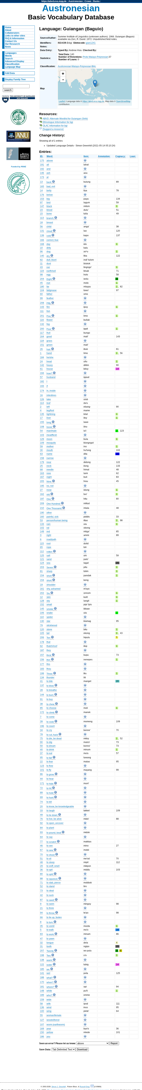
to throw (51, 913)
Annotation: (104, 156)
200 (42, 328)
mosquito (51, 443)
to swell (50, 900)
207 (42, 950)
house (50, 369)
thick (49, 655)
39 (41, 721)
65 (41, 547)
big (48, 199)
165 (42, 186)
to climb (50, 712)
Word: (50, 156)
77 (41, 841)
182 (42, 381)
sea (48, 563)
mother (50, 446)
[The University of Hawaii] (18, 118)
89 (41, 792)
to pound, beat (54, 832)
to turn (50, 922)
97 (41, 202)
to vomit (50, 926)
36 (41, 869)
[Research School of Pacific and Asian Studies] (18, 137)
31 (41, 946)
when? (50, 982)
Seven (50, 567)
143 (42, 307)
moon (49, 439)
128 (42, 601)
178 (42, 642)
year (49, 1028)
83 (41, 934)
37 (41, 753)
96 (41, 251)
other (49, 512)
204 (42, 279)
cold (49, 236)
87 (41, 900)
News (8, 46)
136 (42, 1007)
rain (48, 524)
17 (41, 418)
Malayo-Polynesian (81, 66)
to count (51, 726)
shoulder (51, 584)
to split (50, 874)
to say (50, 837)
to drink (50, 749)
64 (41, 837)
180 (42, 286)
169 (42, 1028)
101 (42, 770)
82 (41, 260)
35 (41, 926)
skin (49, 597)
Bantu (96, 1)
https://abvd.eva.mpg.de (54, 1)
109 (42, 443)
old (48, 494)
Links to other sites (15, 35)
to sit (49, 858)
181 (42, 986)
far (48, 286)
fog (48, 324)
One (49, 499)
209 (42, 503)
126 (42, 399)
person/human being (57, 520)
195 (42, 486)
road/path (51, 539)
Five (49, 316)
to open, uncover (55, 823)
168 (42, 244)
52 (41, 886)
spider (50, 617)
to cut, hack (52, 735)
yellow (50, 1032)
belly (49, 190)
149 (42, 531)
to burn (50, 695)
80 (41, 874)
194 (42, 373)
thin (48, 660)
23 (41, 210)
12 (41, 597)
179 (42, 462)
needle (50, 469)
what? (50, 978)
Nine (49, 481)
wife (49, 1003)
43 (41, 267)
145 (42, 608)
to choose (51, 708)
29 (41, 866)
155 (42, 422)
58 (41, 1003)
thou (49, 669)
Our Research (12, 44)
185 (42, 969)
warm (49, 960)
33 (41, 810)
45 (41, 283)
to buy (50, 699)
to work (50, 934)
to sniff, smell (53, 866)
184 (42, 357)
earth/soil (51, 271)
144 (42, 694)
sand (49, 559)
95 (41, 757)
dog (48, 251)
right (49, 535)
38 (41, 704)
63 (41, 454)
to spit (50, 869)
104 (42, 290)
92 (41, 823)
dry (48, 256)
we (48, 969)
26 (41, 349)
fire (48, 307)
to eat (49, 753)
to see (50, 845)
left (48, 406)
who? (49, 995)
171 (42, 783)
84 (41, 827)
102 (42, 528)
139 (42, 235)
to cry (49, 730)
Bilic (94, 66)
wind (49, 1007)
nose (49, 490)
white (49, 990)
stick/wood (52, 625)
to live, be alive (54, 819)
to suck (50, 895)
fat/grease (52, 290)
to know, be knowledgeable (60, 806)
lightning (51, 414)
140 (42, 255)
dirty (49, 248)
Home (8, 27)
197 (42, 499)
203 (42, 567)
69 (41, 797)
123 (42, 766)
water (49, 965)
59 (41, 446)
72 (41, 788)
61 (41, 369)
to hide (50, 783)
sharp (49, 571)
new (49, 473)
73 (41, 890)
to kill (49, 802)
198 (42, 955)
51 (41, 858)
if (47, 386)
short (49, 576)
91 (41, 699)
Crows (87, 1)
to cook (50, 722)
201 (42, 316)
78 (41, 734)
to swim (50, 904)
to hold (50, 793)
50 (41, 746)
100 (42, 1011)
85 (41, 708)
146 (42, 173)
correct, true (52, 240)
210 (42, 508)
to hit (49, 788)
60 (41, 294)
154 (42, 575)
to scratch (51, 842)
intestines (51, 395)
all (48, 164)
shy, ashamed (53, 589)
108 (42, 426)
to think (50, 908)
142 (42, 365)
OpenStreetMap (123, 101)
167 (42, 477)
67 (41, 850)
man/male (52, 430)
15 (41, 213)
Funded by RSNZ (18, 167)
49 (41, 815)
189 (42, 995)
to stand (51, 886)
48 (41, 862)
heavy (50, 365)
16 (41, 395)
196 (42, 726)
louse (49, 427)
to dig (49, 742)
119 (42, 271)
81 (41, 571)
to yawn (50, 938)
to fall (49, 758)
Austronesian (75, 1)
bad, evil (51, 186)
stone (49, 629)
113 (42, 218)
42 (41, 895)
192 (42, 169)
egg (48, 274)
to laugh (51, 810)
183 (42, 669)
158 (42, 458)
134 (42, 677)
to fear (50, 761)
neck (49, 466)
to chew (50, 704)
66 (41, 917)
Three (50, 674)
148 (42, 990)
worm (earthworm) (56, 1024)
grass (49, 340)
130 (42, 621)
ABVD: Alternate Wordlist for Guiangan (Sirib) (65, 118)
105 (42, 633)
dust (49, 263)
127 (42, 1020)
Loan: (133, 156)
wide (49, 999)
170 (42, 982)
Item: (86, 156)
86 (41, 774)
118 (42, 340)
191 (42, 164)
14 (41, 190)
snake (50, 613)
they (49, 650)
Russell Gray (84, 1087)
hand (49, 353)
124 (42, 563)
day (48, 244)
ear (48, 267)
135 (42, 414)
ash (48, 173)
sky (48, 601)
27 (41, 490)
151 (42, 345)
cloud (49, 231)
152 (42, 604)
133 (42, 524)
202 (42, 593)
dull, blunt (51, 260)
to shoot (51, 855)
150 (42, 1032)
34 (41, 730)
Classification (12, 64)
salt (48, 555)
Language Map (12, 67)
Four (49, 329)
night (49, 477)
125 (42, 555)
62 (41, 646)
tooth (49, 946)
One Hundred (53, 503)
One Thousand (54, 508)
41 (41, 681)
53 (41, 520)
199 (42, 673)
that (48, 642)
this (48, 664)
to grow (50, 774)
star (48, 621)
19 (41, 584)
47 (41, 938)
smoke (50, 609)
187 (42, 650)
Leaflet (62, 101)
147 (42, 206)
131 (42, 231)
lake (49, 399)
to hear (50, 778)
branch (50, 218)
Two (49, 955)
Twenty (50, 951)
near (49, 462)
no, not (50, 486)
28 (41, 690)
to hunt (50, 797)
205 (42, 481)
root (48, 543)
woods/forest (53, 1020)
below (50, 194)
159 (42, 999)
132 (42, 324)
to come (51, 717)
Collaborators (12, 33)
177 (42, 664)
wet (48, 973)
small (49, 604)
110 (42, 617)
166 (42, 240)
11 (41, 263)
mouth (50, 450)
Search (9, 58)
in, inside (51, 390)
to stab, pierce (54, 882)
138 (42, 960)
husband (51, 377)
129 (42, 439)
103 (42, 435)
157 (42, 655)
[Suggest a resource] (53, 129)
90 (41, 742)
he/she (50, 357)
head (49, 361)
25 (41, 466)
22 (41, 761)
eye (48, 283)
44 (41, 778)
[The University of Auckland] (18, 100)
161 (42, 589)
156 (42, 659)
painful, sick (52, 516)
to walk (50, 929)
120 (42, 629)
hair (48, 349)
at (47, 177)
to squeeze (52, 879)
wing (49, 1011)
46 (41, 845)
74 (41, 802)
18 (41, 222)
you (48, 1036)
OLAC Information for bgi (55, 125)
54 (41, 430)
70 (41, 854)
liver (49, 418)
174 (42, 390)
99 (41, 298)
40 (41, 749)
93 (41, 832)
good (49, 336)
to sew (50, 850)
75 (41, 738)
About (8, 30)
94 (41, 912)
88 (41, 878)
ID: (41, 156)
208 (42, 303)
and (48, 169)
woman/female (54, 1015)
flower (50, 320)
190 (42, 512)
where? (50, 987)
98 (41, 274)
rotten (49, 552)
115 (42, 543)
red (48, 531)
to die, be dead (54, 738)
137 (42, 685)
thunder (50, 677)
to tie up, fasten (54, 917)
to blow (50, 686)
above (50, 160)
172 (42, 712)
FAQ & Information (14, 38)
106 (42, 613)
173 (42, 177)
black (49, 206)
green (50, 345)
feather (50, 298)
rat (48, 528)
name (49, 454)
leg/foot (50, 410)
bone (49, 213)
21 (41, 908)
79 (41, 625)
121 (42, 559)
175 (42, 160)
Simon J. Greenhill (59, 1087)
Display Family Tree (15, 79)
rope (49, 547)
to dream (51, 746)
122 (42, 964)
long (49, 422)
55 (41, 1015)
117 (42, 333)
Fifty (49, 303)
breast (50, 222)
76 (41, 819)
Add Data (10, 73)
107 (42, 1024)
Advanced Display (14, 61)
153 (42, 199)
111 (42, 311)
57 (41, 377)
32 (41, 942)
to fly (49, 770)
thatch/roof (52, 646)
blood (49, 210)
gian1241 (91, 43)
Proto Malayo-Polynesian (95, 57)
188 (42, 977)
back (49, 182)
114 (42, 403)
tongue (50, 942)
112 (42, 551)
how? (49, 373)
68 (41, 469)
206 (42, 637)
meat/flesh (52, 435)
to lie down (52, 815)
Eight (49, 279)
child (49, 226)
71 (41, 882)
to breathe (52, 690)
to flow (50, 766)
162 (42, 494)
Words (8, 56)
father (49, 294)
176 (42, 194)
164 (42, 336)
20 (41, 806)
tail (48, 633)
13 (41, 182)
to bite (50, 681)
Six (48, 593)
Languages (11, 53)
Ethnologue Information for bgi (58, 122)
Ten (48, 637)
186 (42, 1036)
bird (48, 202)
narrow (50, 458)
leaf (48, 403)
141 (42, 973)
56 (41, 226)
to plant (50, 827)
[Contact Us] (92, 1087)
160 (42, 516)
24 (41, 361)
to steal (50, 890)
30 (41, 450)
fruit (48, 333)
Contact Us (11, 41)
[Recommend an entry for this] (85, 161)
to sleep (51, 862)
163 (42, 473)
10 (41, 248)
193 (42, 386)
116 (42, 320)
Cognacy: (120, 156)
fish (48, 311)
